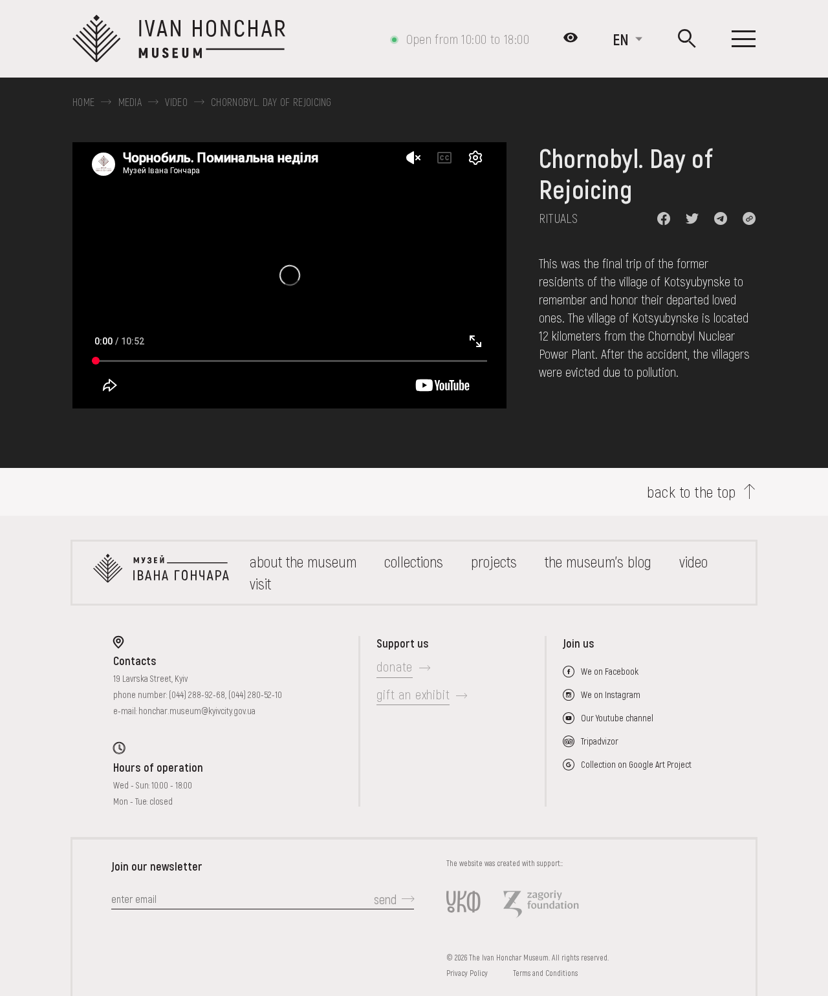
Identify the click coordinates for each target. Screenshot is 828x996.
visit (260, 583)
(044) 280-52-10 (255, 694)
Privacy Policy (467, 972)
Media (130, 102)
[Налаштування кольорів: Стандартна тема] (570, 39)
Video (176, 102)
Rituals (558, 218)
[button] (663, 218)
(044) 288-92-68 (197, 694)
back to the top (691, 492)
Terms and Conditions (545, 972)
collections (413, 561)
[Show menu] (744, 38)
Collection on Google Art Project (636, 764)
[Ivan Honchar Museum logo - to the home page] (184, 39)
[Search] (687, 39)
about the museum (303, 561)
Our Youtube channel (617, 717)
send (385, 899)
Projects (494, 561)
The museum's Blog (598, 561)
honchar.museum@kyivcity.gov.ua (197, 710)
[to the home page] (161, 572)
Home (83, 102)
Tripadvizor (599, 741)
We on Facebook (609, 671)
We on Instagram (610, 694)
